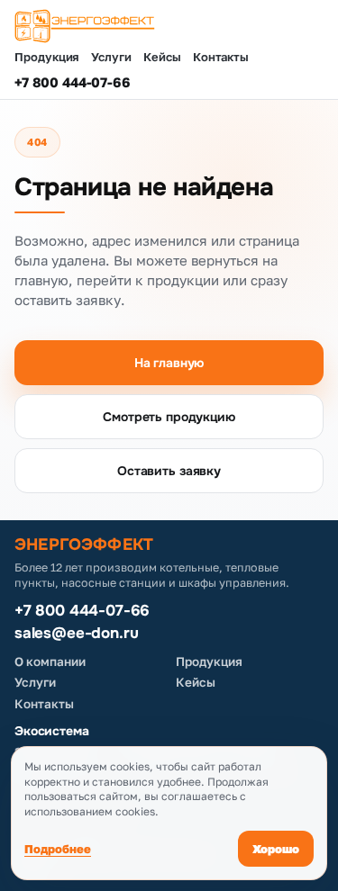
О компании (50, 661)
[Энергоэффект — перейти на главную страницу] (169, 26)
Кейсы (162, 57)
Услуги (111, 57)
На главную (169, 363)
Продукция (46, 57)
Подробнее (57, 849)
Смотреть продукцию (168, 417)
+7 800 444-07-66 (72, 82)
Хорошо (275, 849)
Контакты (221, 57)
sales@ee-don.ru (76, 634)
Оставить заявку (169, 471)
